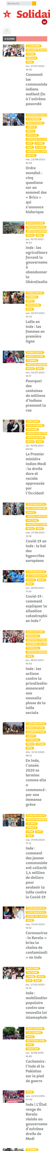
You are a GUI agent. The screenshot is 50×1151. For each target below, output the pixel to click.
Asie (29, 143)
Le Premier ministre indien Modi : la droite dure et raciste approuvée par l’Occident (36, 473)
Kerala (31, 58)
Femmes (32, 297)
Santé (31, 512)
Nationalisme (36, 1040)
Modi (30, 235)
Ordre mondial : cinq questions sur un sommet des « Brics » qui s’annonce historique (36, 190)
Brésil (31, 155)
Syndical (33, 648)
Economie (33, 45)
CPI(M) (30, 54)
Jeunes (31, 823)
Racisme (32, 429)
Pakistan (32, 1048)
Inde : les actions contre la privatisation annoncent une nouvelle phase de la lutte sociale (37, 690)
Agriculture (35, 223)
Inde (30, 62)
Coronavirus (36, 504)
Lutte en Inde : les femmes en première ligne (35, 331)
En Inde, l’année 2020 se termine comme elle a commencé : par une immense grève (36, 782)
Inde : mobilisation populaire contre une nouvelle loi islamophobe (37, 1005)
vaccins (32, 520)
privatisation (36, 227)
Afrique (32, 135)
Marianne (33, 305)
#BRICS (31, 127)
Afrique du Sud (37, 139)
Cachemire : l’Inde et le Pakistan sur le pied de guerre (36, 1071)
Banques (33, 636)
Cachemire (34, 1032)
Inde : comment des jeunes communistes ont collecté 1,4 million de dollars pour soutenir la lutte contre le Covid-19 (37, 873)
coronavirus (36, 912)
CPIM (30, 831)
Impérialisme (35, 437)
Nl (44, 22)
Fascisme (33, 421)
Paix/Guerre (35, 123)
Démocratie (35, 293)
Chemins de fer (37, 644)
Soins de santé (37, 916)
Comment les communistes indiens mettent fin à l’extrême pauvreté (37, 89)
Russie (40, 147)
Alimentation (36, 731)
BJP (29, 980)
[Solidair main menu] (7, 30)
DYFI (39, 831)
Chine (39, 143)
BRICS (30, 131)
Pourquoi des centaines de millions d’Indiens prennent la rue (36, 395)
